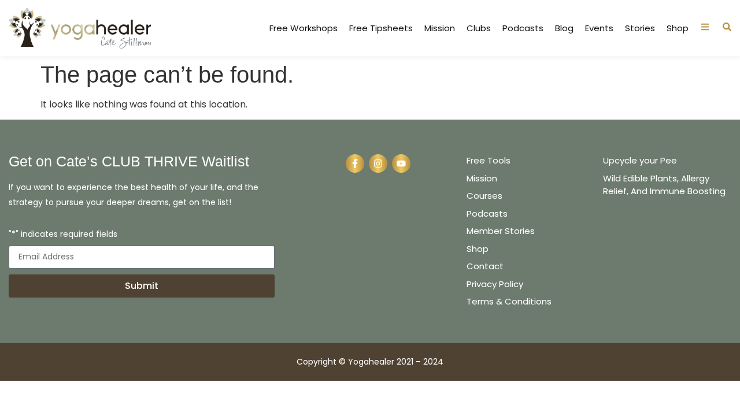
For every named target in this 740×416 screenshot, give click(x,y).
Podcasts (522, 28)
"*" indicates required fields (63, 235)
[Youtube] (401, 163)
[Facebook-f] (355, 163)
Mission (439, 28)
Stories (640, 28)
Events (599, 28)
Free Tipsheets (381, 28)
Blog (564, 28)
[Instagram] (378, 163)
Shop (678, 28)
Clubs (479, 28)
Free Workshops (303, 28)
